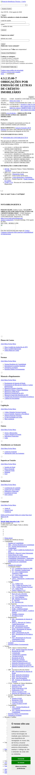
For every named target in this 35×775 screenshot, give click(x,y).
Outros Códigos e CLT (18, 590)
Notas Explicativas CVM (19, 688)
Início (6, 769)
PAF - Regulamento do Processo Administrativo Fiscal (21, 638)
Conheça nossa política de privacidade (12, 70)
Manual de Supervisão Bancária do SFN (16, 395)
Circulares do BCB (17, 656)
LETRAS (8, 170)
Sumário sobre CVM (18, 685)
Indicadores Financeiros (11, 436)
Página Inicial (8, 538)
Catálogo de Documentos (11, 398)
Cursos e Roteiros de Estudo (12, 434)
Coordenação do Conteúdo (12, 488)
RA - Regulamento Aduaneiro (21, 627)
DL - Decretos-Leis (17, 602)
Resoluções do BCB (18, 658)
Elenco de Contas (15, 101)
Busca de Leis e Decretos (19, 594)
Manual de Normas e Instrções (13, 388)
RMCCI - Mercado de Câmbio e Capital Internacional (21, 623)
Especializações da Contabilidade (18, 556)
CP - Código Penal (17, 588)
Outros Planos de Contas (11, 350)
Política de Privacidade (7, 515)
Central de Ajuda (9, 470)
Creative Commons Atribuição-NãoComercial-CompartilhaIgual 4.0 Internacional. (17, 232)
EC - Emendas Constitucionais (21, 570)
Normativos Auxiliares (11, 367)
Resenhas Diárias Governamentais (14, 369)
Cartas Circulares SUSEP (19, 703)
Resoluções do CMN (18, 651)
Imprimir (31, 97)
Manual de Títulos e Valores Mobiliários (16, 390)
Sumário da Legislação (15, 565)
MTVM (6, 169)
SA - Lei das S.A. (17, 607)
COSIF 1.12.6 (8, 182)
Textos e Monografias (10, 433)
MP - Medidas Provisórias (19, 599)
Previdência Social (17, 616)
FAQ (5, 474)
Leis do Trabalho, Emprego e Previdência (16, 414)
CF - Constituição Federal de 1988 (22, 568)
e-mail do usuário (6, 20)
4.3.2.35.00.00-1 (11, 113)
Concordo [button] (21, 759)
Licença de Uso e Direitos (12, 489)
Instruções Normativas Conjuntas (21, 664)
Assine (6, 8)
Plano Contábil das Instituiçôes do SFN (16, 347)
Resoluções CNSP (17, 700)
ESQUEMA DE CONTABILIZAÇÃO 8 (15, 137)
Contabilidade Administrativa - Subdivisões (21, 558)
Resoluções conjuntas (18, 659)
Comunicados (16, 653)
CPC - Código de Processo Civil (21, 585)
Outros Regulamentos (18, 641)
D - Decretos (16, 600)
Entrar (3, 15)
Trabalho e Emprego (18, 614)
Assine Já (7, 508)
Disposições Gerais (18, 174)
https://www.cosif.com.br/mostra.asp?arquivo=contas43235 (12, 219)
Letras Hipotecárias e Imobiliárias (22, 177)
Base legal (29, 515)
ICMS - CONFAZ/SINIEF (20, 609)
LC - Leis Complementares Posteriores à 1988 (20, 576)
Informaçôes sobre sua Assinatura (14, 453)
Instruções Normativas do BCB (21, 663)
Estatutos (11, 643)
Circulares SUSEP (17, 702)
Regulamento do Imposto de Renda (14, 383)
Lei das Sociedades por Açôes (13, 417)
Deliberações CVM (17, 690)
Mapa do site (4, 516)
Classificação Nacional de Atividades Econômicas (19, 396)
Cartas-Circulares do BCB (19, 661)
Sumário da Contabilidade (16, 543)
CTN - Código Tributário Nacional (22, 587)
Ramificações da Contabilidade (17, 561)
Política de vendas (20, 515)
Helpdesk (7, 472)
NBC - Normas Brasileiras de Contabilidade (21, 545)
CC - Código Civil (17, 583)
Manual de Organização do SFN (14, 393)
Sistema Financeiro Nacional (12, 415)
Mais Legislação (9, 419)
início (2, 74)
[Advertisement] (8, 266)
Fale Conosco (8, 494)
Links (6, 438)
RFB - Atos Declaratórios (19, 678)
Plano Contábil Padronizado (12, 349)
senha (2, 24)
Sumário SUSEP (17, 698)
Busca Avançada (9, 469)
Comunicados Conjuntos (19, 654)
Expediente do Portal (10, 493)
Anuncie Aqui (8, 510)
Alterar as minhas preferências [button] (21, 767)
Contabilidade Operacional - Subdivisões (20, 560)
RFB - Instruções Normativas (20, 675)
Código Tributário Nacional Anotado (15, 412)
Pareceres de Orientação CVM (21, 693)
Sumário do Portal (9, 467)
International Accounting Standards (14, 366)
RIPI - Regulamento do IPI (20, 626)
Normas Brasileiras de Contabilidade (15, 364)
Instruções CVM (17, 686)
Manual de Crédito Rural (11, 391)
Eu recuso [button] (21, 762)
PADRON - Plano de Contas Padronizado (20, 553)
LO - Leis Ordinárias (18, 597)
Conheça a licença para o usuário (10, 72)
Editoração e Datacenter (11, 491)
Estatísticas (7, 512)
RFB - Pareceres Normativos (20, 676)
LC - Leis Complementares (20, 595)
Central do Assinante (10, 451)
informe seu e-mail (6, 38)
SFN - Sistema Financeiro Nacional (22, 605)
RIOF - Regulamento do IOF (20, 632)
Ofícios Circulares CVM (19, 692)
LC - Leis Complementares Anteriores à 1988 (20, 572)
